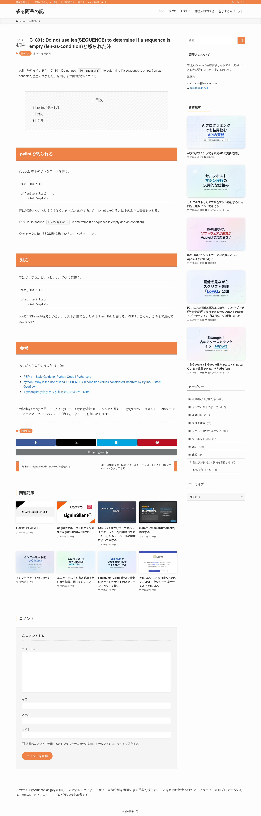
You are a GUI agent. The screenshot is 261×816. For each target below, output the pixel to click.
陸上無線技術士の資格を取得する (214, 462)
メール (26, 714)
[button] (36, 442)
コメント (28, 649)
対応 (40, 114)
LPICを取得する (205, 469)
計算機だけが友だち (207, 399)
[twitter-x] (232, 2)
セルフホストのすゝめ (209, 407)
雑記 (198, 447)
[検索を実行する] (241, 40)
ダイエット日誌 (204, 439)
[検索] (242, 2)
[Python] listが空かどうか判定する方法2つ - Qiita (56, 392)
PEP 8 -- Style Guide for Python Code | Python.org (57, 376)
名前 (24, 699)
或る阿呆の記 (30, 11)
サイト (26, 729)
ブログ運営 (201, 423)
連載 (197, 454)
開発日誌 (25, 53)
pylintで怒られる (48, 107)
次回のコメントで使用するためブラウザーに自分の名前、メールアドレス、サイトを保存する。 (83, 743)
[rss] (237, 2)
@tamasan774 (199, 88)
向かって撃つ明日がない (210, 431)
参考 (40, 120)
